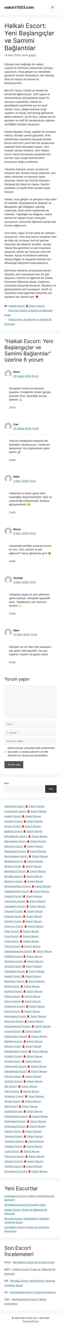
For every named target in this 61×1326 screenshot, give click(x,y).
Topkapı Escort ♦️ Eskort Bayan (23, 1146)
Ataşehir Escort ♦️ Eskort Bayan (23, 821)
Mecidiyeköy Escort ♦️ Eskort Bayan (26, 1051)
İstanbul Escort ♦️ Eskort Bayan (23, 991)
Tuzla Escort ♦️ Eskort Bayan (21, 1151)
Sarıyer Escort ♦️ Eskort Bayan (22, 1076)
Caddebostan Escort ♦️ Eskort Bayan (26, 891)
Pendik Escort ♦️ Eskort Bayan (22, 1061)
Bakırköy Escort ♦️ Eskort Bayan (23, 846)
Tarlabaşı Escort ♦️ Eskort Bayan (24, 1141)
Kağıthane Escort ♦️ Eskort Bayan (24, 1006)
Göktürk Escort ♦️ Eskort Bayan (23, 956)
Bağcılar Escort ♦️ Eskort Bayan (23, 831)
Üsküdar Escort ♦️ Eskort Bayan (23, 1161)
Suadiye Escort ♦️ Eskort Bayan (23, 1111)
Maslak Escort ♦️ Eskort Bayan (22, 1046)
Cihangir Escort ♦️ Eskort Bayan (23, 911)
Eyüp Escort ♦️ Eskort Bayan (21, 936)
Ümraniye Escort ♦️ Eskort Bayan (24, 1156)
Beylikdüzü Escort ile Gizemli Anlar (25, 1204)
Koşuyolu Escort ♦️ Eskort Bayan (24, 1021)
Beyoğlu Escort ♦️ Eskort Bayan (23, 876)
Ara (6, 783)
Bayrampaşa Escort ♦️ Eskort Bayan (26, 856)
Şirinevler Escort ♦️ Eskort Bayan (24, 1096)
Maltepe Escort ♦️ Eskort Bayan (23, 1041)
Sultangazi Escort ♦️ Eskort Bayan (24, 1126)
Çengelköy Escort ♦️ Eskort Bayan (24, 906)
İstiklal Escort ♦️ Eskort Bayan (22, 996)
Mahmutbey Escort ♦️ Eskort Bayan (25, 1036)
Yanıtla (12, 407)
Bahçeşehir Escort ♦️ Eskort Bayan (25, 841)
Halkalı (8, 67)
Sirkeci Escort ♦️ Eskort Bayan (22, 1101)
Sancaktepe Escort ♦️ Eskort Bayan (25, 1071)
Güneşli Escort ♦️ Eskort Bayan (23, 966)
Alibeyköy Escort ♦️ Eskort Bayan (24, 806)
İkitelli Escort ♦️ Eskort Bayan (22, 986)
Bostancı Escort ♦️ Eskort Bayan (23, 881)
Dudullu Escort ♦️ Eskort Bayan (23, 916)
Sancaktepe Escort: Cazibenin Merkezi (33, 1292)
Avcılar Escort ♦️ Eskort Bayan (22, 826)
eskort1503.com (19, 7)
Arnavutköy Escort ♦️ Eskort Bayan (25, 811)
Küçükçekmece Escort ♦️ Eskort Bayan (27, 1026)
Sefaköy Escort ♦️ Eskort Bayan (23, 1081)
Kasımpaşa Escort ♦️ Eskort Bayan (25, 1016)
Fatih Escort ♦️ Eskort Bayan (21, 941)
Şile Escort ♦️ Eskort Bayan (20, 1086)
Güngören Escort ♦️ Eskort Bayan (24, 971)
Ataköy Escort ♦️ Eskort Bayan (22, 816)
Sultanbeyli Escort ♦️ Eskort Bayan (25, 1121)
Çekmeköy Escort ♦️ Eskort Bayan (24, 901)
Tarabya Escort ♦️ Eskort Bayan (23, 1136)
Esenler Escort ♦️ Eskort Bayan (23, 921)
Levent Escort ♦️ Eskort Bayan (22, 1031)
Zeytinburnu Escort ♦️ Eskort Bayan (25, 1171)
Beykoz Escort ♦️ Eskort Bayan (23, 866)
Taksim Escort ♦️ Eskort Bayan (22, 1131)
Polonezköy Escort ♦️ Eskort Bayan (25, 1066)
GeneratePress (30, 1321)
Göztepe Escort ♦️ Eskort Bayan (23, 961)
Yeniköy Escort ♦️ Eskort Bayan (23, 1166)
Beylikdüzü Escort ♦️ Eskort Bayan (25, 871)
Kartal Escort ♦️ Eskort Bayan (22, 1011)
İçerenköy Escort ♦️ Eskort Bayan (24, 981)
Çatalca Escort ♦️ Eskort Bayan (23, 896)
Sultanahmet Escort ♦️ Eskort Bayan (26, 1116)
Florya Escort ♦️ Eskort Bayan (22, 946)
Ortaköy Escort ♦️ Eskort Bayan (23, 1056)
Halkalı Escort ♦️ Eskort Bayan (26, 305)
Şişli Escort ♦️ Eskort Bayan (21, 1106)
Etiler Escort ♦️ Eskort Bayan (21, 931)
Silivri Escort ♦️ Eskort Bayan (21, 1091)
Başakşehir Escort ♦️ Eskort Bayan (25, 851)
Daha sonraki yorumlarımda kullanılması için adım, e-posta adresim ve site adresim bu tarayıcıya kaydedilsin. (31, 751)
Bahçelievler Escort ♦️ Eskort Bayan (25, 836)
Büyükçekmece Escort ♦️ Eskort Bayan (27, 886)
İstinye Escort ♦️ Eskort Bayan (22, 1001)
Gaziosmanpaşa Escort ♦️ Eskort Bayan (28, 951)
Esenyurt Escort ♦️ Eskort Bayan (24, 926)
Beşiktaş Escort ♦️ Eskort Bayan (23, 861)
